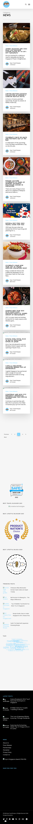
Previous (6, 434)
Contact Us (6, 755)
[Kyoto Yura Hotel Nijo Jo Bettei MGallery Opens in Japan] (16, 344)
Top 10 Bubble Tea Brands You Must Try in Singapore (20, 605)
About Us (6, 743)
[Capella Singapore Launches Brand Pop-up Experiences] (16, 372)
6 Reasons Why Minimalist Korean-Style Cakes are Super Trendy (19, 590)
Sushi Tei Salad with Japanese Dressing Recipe (19, 624)
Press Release (13, 46)
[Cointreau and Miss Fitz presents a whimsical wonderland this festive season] (16, 400)
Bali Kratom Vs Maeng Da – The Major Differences (20, 598)
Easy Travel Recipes (15, 63)
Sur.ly (19, 494)
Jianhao (11, 815)
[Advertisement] (16, 462)
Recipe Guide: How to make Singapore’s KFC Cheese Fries (21, 614)
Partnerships (7, 747)
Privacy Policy (7, 752)
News (7, 46)
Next (5, 437)
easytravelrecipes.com (16, 490)
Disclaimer (6, 750)
